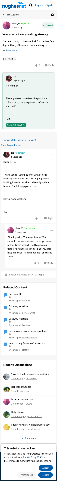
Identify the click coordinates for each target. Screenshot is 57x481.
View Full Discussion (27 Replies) (20, 139)
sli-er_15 (16, 23)
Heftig (25, 349)
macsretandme (29, 337)
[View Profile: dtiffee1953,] (6, 376)
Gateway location (18, 306)
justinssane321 (34, 416)
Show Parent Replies (11, 145)
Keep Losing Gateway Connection (27, 343)
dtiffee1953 (31, 378)
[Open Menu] (52, 15)
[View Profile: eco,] (6, 389)
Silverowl (26, 300)
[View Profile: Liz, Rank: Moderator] (6, 155)
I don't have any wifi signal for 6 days (31, 424)
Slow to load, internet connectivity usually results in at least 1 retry (30, 374)
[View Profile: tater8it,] (6, 402)
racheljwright (33, 428)
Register (39, 5)
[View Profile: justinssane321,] (6, 414)
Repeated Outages (21, 386)
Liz (15, 76)
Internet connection (22, 399)
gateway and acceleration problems (28, 331)
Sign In (49, 5)
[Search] (31, 5)
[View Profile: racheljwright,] (6, 427)
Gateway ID (15, 294)
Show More (11, 50)
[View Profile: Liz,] (9, 78)
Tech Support (12, 14)
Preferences (26, 474)
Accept (45, 467)
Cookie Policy (29, 457)
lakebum (26, 325)
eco (27, 391)
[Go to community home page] (14, 5)
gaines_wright (29, 312)
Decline (45, 474)
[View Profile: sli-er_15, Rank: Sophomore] (6, 25)
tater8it (29, 403)
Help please (17, 412)
